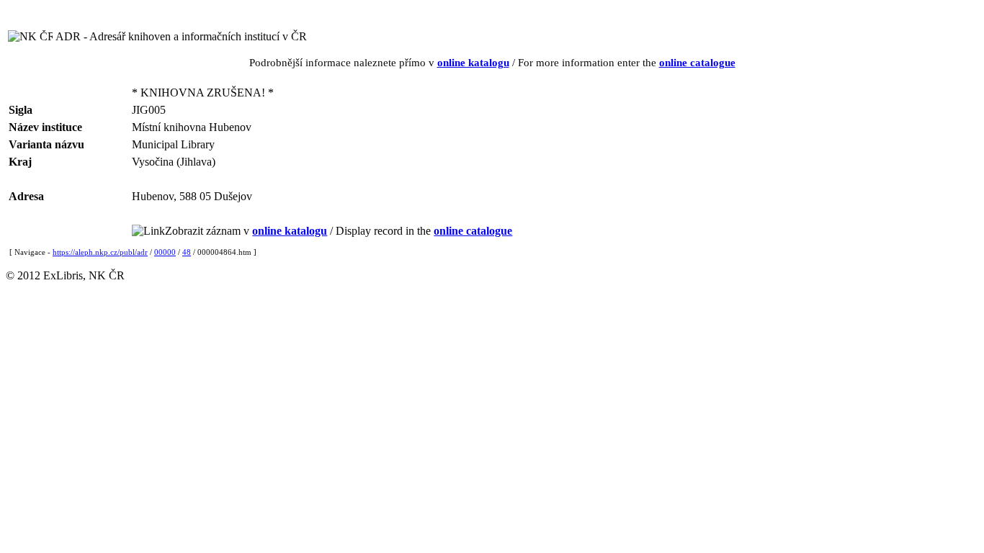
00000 (165, 252)
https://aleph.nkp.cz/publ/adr (100, 252)
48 (186, 252)
